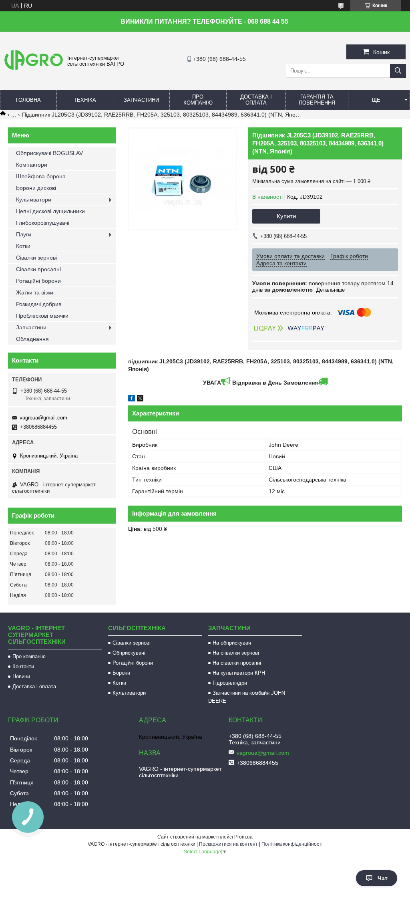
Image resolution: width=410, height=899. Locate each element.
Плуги (23, 234)
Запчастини (141, 100)
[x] (140, 399)
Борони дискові (36, 188)
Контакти (23, 666)
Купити (286, 216)
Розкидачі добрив (38, 304)
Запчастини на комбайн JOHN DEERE (246, 697)
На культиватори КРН (239, 673)
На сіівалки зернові (236, 653)
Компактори (31, 164)
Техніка (85, 100)
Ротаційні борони (38, 281)
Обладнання (32, 339)
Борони (121, 673)
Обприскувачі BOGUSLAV (49, 153)
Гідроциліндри (230, 683)
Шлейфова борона (41, 176)
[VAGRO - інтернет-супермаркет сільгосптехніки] (33, 70)
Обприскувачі (129, 653)
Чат (383, 878)
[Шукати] (398, 71)
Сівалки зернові (36, 257)
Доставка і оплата (256, 100)
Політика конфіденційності (292, 844)
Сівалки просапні (38, 269)
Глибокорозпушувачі (42, 223)
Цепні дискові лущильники (50, 211)
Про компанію (198, 100)
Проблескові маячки (42, 315)
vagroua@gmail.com (43, 418)
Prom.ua (243, 837)
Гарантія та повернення (317, 100)
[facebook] (131, 399)
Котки (23, 246)
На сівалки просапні (237, 663)
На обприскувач (232, 643)
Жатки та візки (34, 292)
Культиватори (33, 199)
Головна (28, 100)
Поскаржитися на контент (228, 844)
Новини (21, 676)
